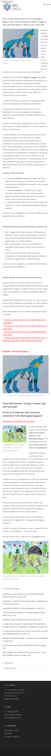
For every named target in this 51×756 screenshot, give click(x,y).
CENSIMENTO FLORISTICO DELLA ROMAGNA (18, 608)
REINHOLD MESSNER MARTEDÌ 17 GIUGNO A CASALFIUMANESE (25, 638)
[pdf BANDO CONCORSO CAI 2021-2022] (19, 421)
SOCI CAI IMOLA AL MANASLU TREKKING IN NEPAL (20, 645)
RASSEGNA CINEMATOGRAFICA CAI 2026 (17, 620)
